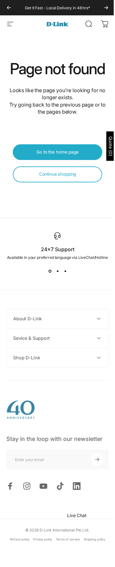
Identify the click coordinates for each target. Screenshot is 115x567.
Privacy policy (40, 539)
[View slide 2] (57, 271)
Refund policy (17, 539)
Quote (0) (106, 146)
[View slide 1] (50, 271)
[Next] (106, 7)
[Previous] (9, 7)
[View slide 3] (65, 271)
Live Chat (72, 515)
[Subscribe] (92, 459)
